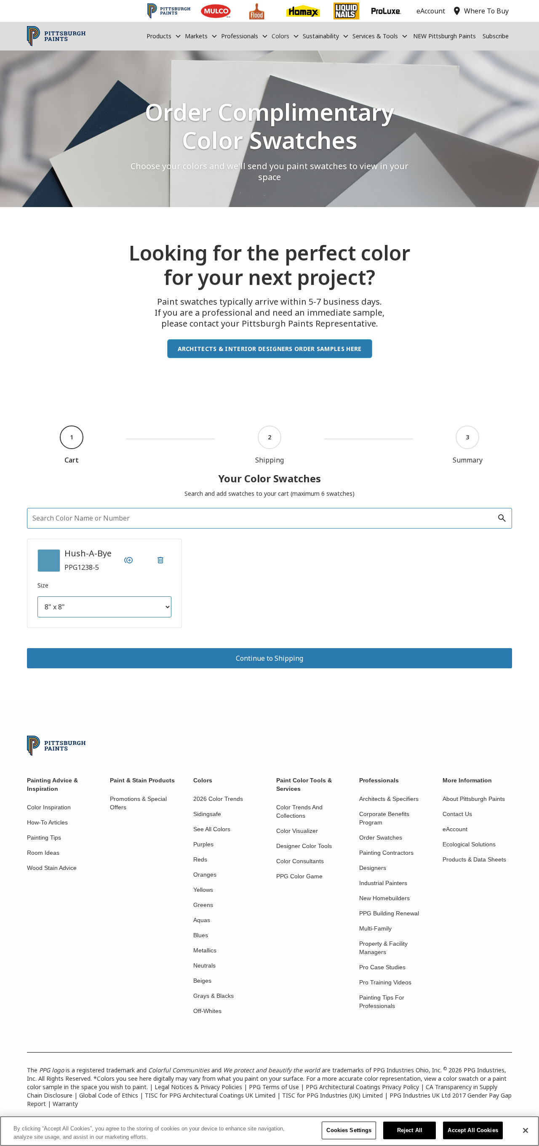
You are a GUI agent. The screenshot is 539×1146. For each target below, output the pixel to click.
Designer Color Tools (304, 846)
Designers (372, 867)
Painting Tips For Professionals (381, 1001)
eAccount (455, 829)
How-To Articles (47, 822)
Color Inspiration (49, 807)
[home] (56, 36)
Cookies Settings (348, 1130)
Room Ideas (43, 852)
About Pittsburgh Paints (474, 798)
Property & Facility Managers (383, 947)
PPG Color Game (299, 876)
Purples (203, 844)
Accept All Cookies (473, 1130)
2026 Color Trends (218, 798)
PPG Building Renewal (389, 913)
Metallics (204, 950)
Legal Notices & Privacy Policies (198, 1087)
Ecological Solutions (469, 844)
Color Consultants (300, 861)
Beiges (202, 980)
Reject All (409, 1130)
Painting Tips (44, 837)
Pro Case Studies (382, 967)
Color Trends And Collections (299, 811)
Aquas (201, 920)
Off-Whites (207, 1011)
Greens (203, 904)
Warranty (65, 1104)
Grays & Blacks (213, 995)
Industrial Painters (383, 883)
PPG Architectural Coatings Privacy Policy (362, 1087)
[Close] (525, 1130)
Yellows (203, 889)
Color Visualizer (297, 830)
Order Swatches (380, 837)
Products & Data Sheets (474, 859)
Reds (200, 859)
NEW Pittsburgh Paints (444, 36)
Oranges (204, 874)
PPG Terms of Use (274, 1087)
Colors (280, 36)
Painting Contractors (386, 852)
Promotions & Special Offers (138, 803)
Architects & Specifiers (389, 798)
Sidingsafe (207, 814)
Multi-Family (375, 928)
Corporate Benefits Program (384, 818)
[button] (164, 36)
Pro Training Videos (385, 982)
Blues (200, 935)
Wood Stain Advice (52, 867)
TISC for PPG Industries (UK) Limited (332, 1095)
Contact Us (457, 814)
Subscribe (496, 36)
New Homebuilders (384, 898)
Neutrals (204, 965)
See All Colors (211, 829)
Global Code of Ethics (108, 1095)
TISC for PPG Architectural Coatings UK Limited (210, 1095)
